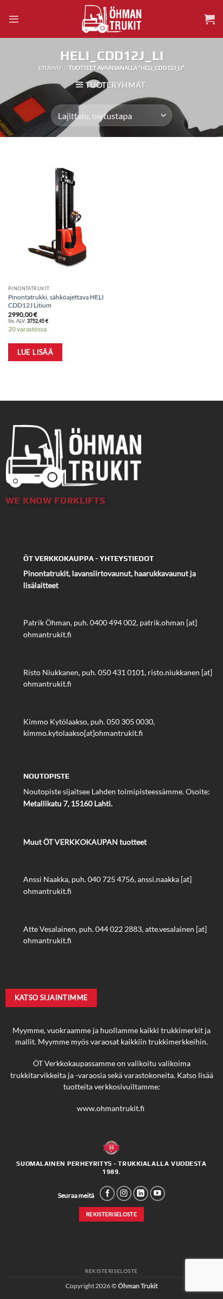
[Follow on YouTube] (157, 1194)
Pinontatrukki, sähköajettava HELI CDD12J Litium (56, 301)
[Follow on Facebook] (107, 1194)
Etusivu (49, 67)
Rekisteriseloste (111, 1271)
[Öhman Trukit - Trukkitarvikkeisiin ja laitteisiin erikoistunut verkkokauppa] (111, 18)
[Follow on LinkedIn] (140, 1194)
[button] (13, 19)
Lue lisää (35, 352)
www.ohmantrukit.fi (111, 1108)
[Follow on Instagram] (124, 1194)
